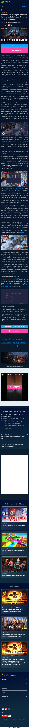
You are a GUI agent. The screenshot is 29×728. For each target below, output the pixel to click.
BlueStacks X (14, 345)
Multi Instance (19, 339)
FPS (18, 278)
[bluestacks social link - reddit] (6, 709)
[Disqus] (14, 474)
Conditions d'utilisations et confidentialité (9, 722)
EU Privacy (16, 723)
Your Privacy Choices (16, 727)
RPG (13, 339)
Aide (3, 701)
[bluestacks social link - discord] (3, 709)
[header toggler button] (27, 2)
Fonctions (4, 688)
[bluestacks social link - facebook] (9, 709)
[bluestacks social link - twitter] (12, 709)
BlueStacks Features (6, 342)
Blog (5, 10)
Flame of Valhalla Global (18, 10)
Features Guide (5, 345)
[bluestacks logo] (5, 2)
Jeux (10, 10)
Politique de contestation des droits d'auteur (12, 723)
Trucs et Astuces (5, 339)
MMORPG (15, 342)
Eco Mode (23, 342)
